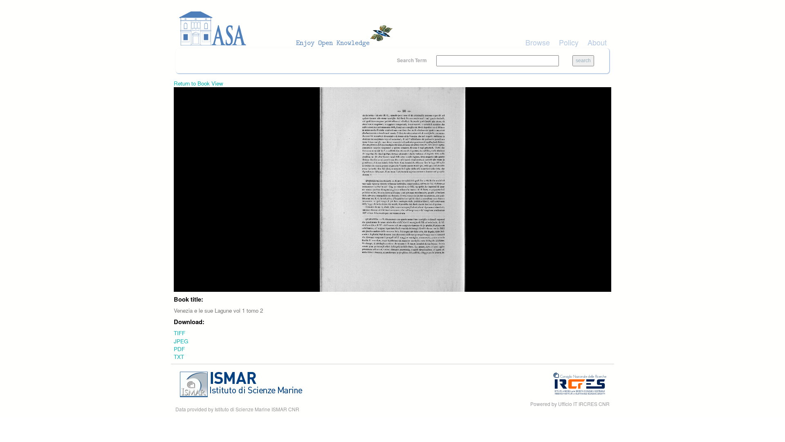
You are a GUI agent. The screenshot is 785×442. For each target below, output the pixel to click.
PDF (179, 349)
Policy (569, 42)
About (597, 42)
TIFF (179, 333)
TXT (179, 357)
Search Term (412, 60)
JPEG (181, 341)
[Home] (288, 28)
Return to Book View (198, 83)
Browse (537, 42)
